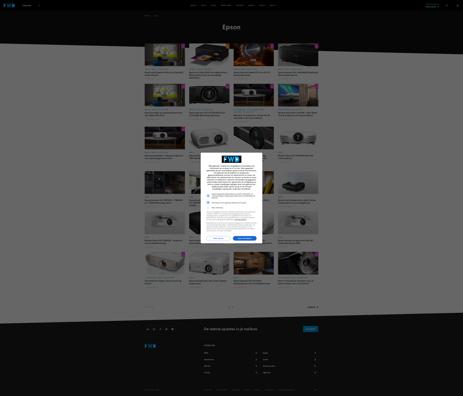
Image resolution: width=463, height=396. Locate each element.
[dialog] (231, 198)
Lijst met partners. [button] (240, 220)
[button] (231, 207)
